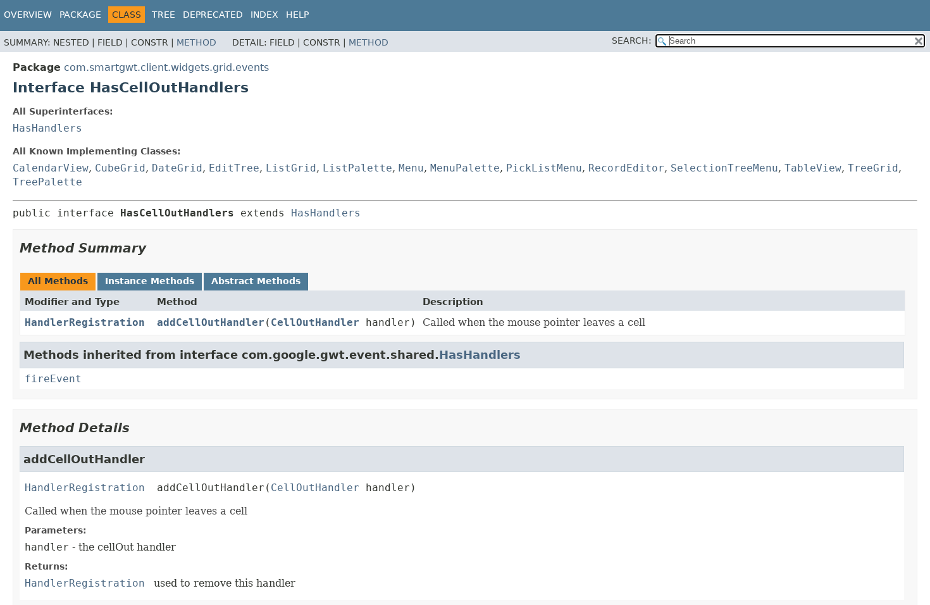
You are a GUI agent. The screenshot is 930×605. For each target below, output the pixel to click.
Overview (28, 14)
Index (264, 14)
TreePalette (47, 182)
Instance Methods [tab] (149, 281)
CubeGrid (120, 168)
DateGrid (177, 168)
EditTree (234, 168)
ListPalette (357, 168)
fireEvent (53, 379)
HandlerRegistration (85, 322)
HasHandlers (47, 128)
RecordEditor (626, 168)
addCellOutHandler (210, 322)
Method (196, 42)
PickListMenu (544, 168)
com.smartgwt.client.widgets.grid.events (166, 67)
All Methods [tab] (58, 281)
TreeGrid (873, 168)
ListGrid (291, 168)
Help (297, 14)
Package (80, 14)
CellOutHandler (315, 322)
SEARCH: (632, 40)
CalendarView (51, 168)
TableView (812, 168)
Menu (411, 168)
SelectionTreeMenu (724, 168)
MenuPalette (465, 168)
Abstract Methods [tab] (256, 281)
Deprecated (213, 14)
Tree (163, 14)
